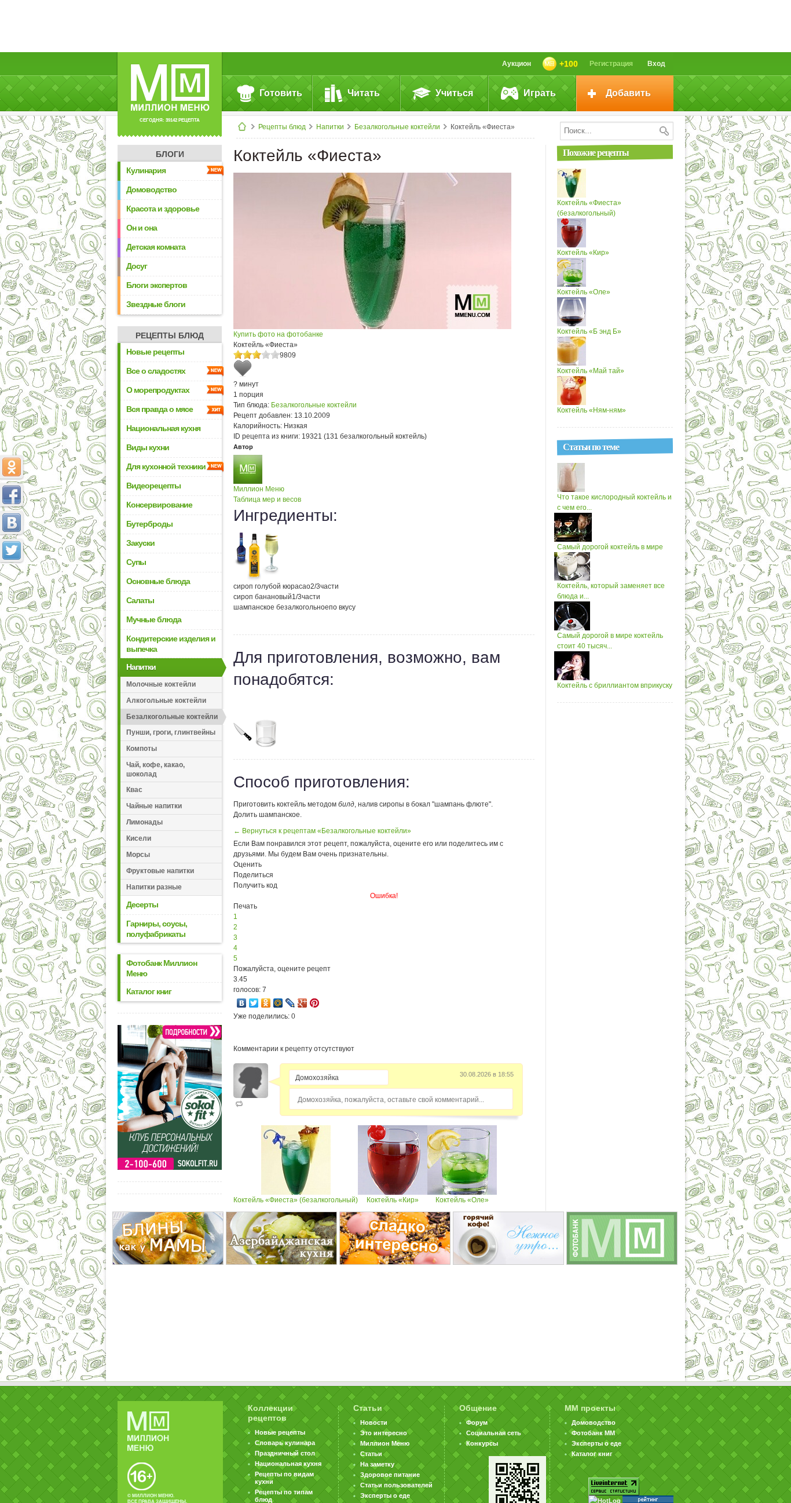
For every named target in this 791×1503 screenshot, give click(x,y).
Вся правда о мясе (159, 409)
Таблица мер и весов (267, 499)
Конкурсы (482, 1443)
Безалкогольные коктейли (397, 127)
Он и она (141, 227)
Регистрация (611, 64)
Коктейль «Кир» (393, 1200)
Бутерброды (149, 523)
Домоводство (151, 189)
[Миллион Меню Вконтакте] (11, 522)
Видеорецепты (153, 485)
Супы (136, 562)
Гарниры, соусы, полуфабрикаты (156, 929)
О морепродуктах (157, 390)
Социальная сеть (493, 1432)
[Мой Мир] (278, 1002)
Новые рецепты (155, 351)
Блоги (170, 154)
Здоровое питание (390, 1474)
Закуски (140, 543)
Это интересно (383, 1432)
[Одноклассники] (266, 1002)
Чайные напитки (154, 806)
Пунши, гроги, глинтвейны (170, 732)
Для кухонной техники (166, 466)
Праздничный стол (285, 1453)
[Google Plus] (302, 1002)
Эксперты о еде (385, 1495)
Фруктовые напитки (160, 871)
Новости (373, 1422)
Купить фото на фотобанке (278, 334)
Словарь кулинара (285, 1442)
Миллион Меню (258, 489)
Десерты (142, 904)
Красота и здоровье (162, 208)
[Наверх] (11, 601)
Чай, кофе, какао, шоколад (155, 769)
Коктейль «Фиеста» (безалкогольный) (295, 1200)
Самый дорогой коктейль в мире (610, 547)
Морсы (138, 855)
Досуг (136, 266)
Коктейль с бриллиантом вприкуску (614, 685)
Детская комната (155, 246)
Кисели (138, 838)
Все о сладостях (155, 370)
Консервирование (159, 504)
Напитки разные (154, 887)
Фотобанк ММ (593, 1432)
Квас (134, 790)
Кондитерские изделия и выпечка (170, 644)
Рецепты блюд (282, 127)
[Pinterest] (315, 1002)
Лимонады (144, 822)
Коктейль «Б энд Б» (589, 331)
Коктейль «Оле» (462, 1200)
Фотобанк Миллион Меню (161, 968)
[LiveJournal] (290, 1002)
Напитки (330, 127)
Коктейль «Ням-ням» (591, 410)
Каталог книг (148, 991)
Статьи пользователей (396, 1485)
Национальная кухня (163, 428)
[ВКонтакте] (242, 1002)
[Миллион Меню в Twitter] (11, 550)
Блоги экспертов (156, 285)
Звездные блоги (155, 304)
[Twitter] (254, 1002)
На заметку (377, 1464)
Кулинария (146, 170)
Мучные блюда (153, 619)
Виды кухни (147, 447)
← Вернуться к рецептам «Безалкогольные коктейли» (322, 831)
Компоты (141, 749)
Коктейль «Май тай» (590, 371)
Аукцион (516, 64)
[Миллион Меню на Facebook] (11, 494)
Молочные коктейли (161, 684)
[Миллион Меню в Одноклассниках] (11, 467)
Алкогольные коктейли (166, 700)
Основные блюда (158, 581)
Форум (477, 1422)
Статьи (371, 1453)
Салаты (140, 600)
